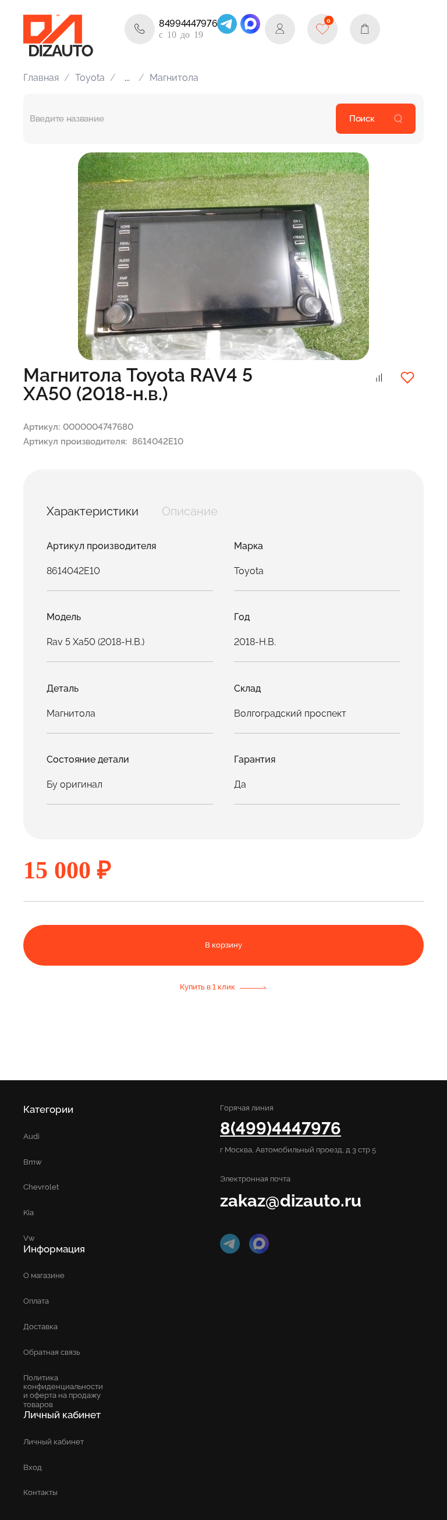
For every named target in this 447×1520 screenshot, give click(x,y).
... (127, 78)
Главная (41, 77)
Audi (31, 1136)
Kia (28, 1212)
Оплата (36, 1301)
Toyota (90, 77)
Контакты (40, 1492)
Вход (32, 1467)
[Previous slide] (100, 256)
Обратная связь (51, 1352)
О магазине (44, 1275)
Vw (29, 1238)
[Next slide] (346, 256)
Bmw (32, 1162)
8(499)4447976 (280, 1128)
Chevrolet (41, 1187)
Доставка (40, 1326)
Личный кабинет (53, 1441)
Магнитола (174, 77)
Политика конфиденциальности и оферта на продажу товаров (63, 1390)
